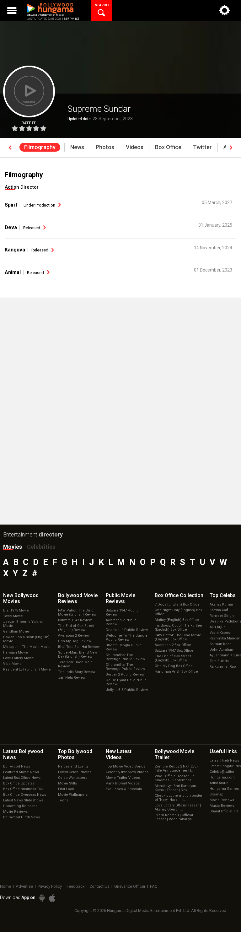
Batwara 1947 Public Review (122, 612)
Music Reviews (222, 806)
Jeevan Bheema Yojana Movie (23, 624)
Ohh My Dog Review (74, 641)
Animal (13, 272)
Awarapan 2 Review (73, 635)
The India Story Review (76, 672)
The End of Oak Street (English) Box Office (173, 658)
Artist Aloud (219, 783)
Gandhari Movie (16, 631)
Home (5, 886)
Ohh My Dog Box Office (174, 666)
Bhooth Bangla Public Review (124, 647)
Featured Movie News (21, 772)
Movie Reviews (15, 812)
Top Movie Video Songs (125, 766)
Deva (11, 227)
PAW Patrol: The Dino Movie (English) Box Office (178, 637)
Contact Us (99, 886)
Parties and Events (73, 766)
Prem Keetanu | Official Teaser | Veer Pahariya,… (175, 817)
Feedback (76, 886)
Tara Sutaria (219, 661)
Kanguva (15, 250)
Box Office (179, 595)
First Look (66, 789)
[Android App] (42, 898)
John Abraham (222, 650)
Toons (63, 800)
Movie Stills (67, 783)
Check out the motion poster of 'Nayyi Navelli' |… (178, 798)
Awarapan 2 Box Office (173, 645)
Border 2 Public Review (125, 674)
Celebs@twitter (222, 772)
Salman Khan (221, 644)
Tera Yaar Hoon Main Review (75, 664)
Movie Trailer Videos (123, 778)
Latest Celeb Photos (74, 772)
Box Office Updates (19, 783)
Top (223, 595)
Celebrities (41, 546)
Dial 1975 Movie (16, 610)
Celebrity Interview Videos (127, 772)
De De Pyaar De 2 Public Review (126, 682)
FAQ (154, 886)
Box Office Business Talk (23, 789)
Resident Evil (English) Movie (27, 669)
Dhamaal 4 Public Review (127, 630)
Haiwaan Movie (15, 652)
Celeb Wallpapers (72, 778)
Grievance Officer (129, 886)
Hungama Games (224, 789)
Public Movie (120, 598)
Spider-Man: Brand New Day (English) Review (77, 654)
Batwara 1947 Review (75, 620)
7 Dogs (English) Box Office (177, 604)
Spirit (11, 205)
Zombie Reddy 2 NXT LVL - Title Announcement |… (176, 768)
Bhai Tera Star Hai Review (78, 647)
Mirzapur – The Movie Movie (27, 647)
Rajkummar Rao (223, 667)
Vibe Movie (12, 664)
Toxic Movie (13, 616)
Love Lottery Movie (18, 658)
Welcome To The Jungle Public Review (126, 637)
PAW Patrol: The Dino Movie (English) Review (77, 612)
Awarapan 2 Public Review (121, 622)
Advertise (24, 886)
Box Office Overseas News (24, 795)
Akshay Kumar (221, 604)
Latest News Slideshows (23, 800)
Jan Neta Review (71, 678)
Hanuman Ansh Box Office (176, 672)
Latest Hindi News (224, 760)
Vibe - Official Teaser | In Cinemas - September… (175, 778)
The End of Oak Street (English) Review (76, 628)
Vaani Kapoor (221, 633)
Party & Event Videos (123, 783)
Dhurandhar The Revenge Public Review (125, 657)
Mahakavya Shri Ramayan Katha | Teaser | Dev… (175, 788)
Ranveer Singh (222, 616)
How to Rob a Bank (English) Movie (26, 639)
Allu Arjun (218, 627)
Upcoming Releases (20, 806)
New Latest (118, 754)
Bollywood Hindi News (21, 817)
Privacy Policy (50, 886)
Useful (223, 751)
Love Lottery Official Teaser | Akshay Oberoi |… (178, 807)
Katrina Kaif (219, 610)
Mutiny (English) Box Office (177, 620)
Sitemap (216, 794)
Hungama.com (222, 777)
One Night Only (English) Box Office (178, 612)
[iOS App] (52, 898)
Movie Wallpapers (73, 795)
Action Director (22, 187)
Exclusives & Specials (124, 789)
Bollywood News (16, 766)
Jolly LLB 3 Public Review (127, 690)
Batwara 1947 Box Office (174, 651)
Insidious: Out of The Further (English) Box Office (178, 627)
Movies (12, 546)
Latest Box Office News (21, 778)
